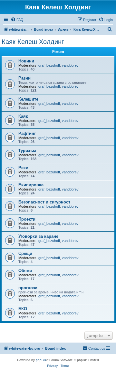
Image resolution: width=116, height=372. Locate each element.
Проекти (26, 219)
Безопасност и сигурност (44, 202)
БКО (22, 308)
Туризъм (27, 150)
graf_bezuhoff (49, 65)
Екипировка (31, 184)
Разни (24, 78)
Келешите (28, 99)
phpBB (41, 360)
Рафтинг (27, 133)
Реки (23, 167)
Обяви (25, 270)
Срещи (25, 253)
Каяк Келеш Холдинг (33, 41)
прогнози (27, 287)
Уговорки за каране (38, 236)
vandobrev (70, 65)
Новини (26, 61)
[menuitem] (17, 20)
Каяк (23, 116)
